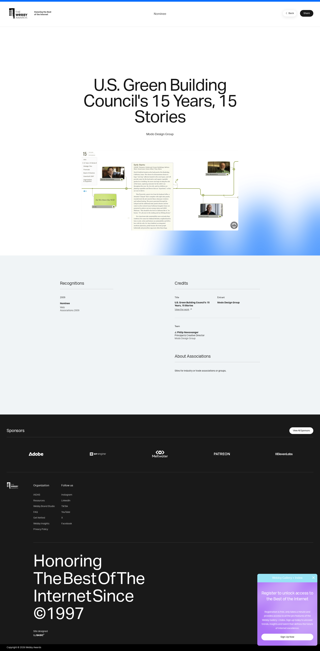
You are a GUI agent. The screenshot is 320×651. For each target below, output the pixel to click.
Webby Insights (41, 523)
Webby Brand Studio (44, 506)
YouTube (65, 512)
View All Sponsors (301, 431)
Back (291, 13)
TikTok (64, 506)
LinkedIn (65, 501)
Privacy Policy (40, 529)
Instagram (66, 495)
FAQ (35, 512)
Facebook (66, 523)
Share (307, 13)
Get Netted (39, 518)
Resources (39, 501)
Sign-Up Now (287, 637)
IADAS (36, 495)
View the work (182, 309)
